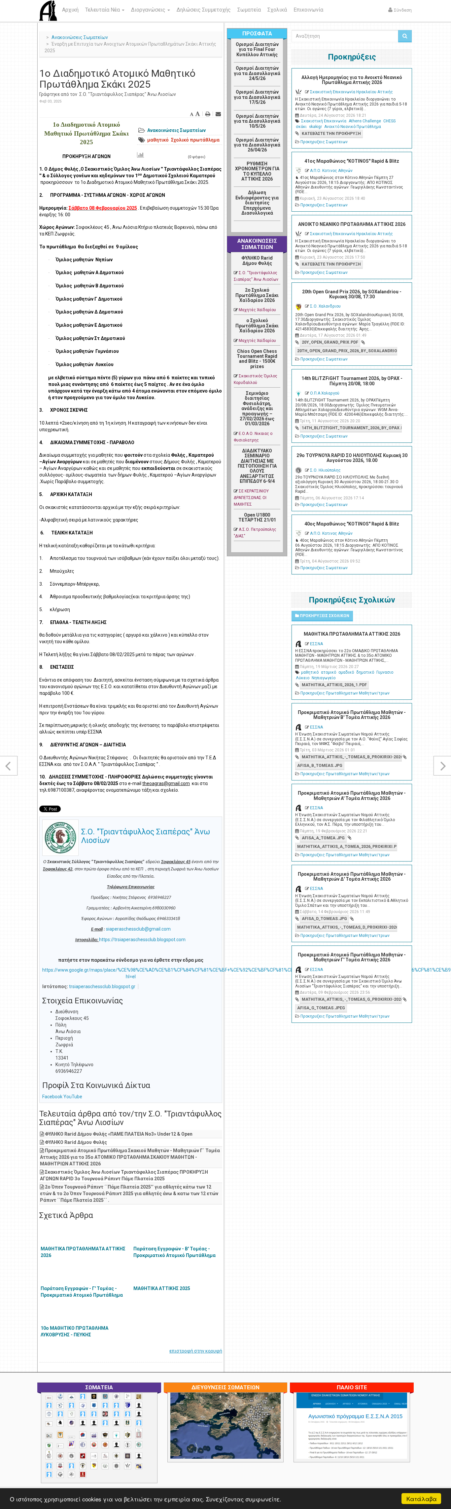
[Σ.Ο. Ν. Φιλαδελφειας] (116, 1455)
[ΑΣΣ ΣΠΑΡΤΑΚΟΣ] (94, 1422)
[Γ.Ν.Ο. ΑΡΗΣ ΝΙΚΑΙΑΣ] (116, 1422)
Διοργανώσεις (149, 10)
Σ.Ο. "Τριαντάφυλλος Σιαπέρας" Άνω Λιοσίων (127, 94)
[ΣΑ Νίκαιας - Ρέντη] (105, 1466)
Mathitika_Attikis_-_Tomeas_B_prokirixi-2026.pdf (351, 757)
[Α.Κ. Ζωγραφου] (105, 1396)
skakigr (315, 126)
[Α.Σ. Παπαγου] (116, 1413)
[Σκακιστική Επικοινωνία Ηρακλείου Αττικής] (127, 1465)
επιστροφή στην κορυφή (195, 1351)
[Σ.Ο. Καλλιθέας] (94, 1455)
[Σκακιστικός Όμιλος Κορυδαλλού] (71, 1474)
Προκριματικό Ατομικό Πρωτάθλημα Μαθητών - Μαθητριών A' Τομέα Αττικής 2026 (352, 795)
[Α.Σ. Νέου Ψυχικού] (105, 1413)
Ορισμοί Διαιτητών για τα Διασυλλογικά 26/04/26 (257, 145)
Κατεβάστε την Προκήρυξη (331, 133)
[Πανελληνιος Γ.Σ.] (60, 1446)
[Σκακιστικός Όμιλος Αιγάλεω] (60, 1474)
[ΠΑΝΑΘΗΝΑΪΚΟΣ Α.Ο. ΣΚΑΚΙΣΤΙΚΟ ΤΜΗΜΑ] (49, 1445)
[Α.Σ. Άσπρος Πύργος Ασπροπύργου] (94, 1413)
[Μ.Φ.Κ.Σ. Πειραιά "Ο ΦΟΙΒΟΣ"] (94, 1435)
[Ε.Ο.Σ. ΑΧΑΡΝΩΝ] (60, 1435)
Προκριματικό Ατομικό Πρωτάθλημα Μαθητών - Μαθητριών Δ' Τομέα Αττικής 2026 (352, 876)
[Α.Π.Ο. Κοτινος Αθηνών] (71, 1413)
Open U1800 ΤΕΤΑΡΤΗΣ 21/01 (257, 517)
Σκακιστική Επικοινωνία (323, 121)
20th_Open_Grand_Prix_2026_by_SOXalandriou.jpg (347, 351)
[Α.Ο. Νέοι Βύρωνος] (94, 1405)
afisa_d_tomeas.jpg (324, 918)
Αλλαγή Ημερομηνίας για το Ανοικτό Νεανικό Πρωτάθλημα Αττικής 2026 (351, 80)
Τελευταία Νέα (103, 10)
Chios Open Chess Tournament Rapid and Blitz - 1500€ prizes (257, 359)
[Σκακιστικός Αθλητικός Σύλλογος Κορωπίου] (139, 1466)
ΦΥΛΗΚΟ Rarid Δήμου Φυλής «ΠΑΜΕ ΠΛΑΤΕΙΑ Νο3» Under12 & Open (118, 1134)
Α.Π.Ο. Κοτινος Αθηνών (331, 170)
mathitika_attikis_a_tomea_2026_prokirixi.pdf (347, 846)
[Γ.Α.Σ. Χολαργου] (105, 1422)
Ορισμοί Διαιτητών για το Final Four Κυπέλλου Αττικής (257, 49)
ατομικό (328, 672)
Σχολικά (277, 10)
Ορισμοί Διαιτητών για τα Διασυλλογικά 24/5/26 (257, 73)
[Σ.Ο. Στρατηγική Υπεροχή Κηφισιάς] (71, 1465)
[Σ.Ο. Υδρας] (83, 1465)
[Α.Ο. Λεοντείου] (83, 1406)
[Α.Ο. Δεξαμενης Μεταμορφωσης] (49, 1405)
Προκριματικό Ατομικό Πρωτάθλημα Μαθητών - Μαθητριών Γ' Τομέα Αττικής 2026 (352, 957)
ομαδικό (346, 672)
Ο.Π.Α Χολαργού (324, 393)
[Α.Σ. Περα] (127, 1413)
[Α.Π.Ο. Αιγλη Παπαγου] (60, 1413)
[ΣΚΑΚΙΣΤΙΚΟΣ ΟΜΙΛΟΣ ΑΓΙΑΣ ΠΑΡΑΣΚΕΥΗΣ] (49, 1474)
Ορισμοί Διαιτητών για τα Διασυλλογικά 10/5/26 (257, 121)
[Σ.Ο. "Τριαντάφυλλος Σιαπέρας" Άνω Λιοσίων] (139, 1444)
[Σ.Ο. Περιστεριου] (49, 1465)
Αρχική (70, 10)
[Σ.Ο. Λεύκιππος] (105, 1455)
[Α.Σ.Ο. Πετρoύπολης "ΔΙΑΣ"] (49, 1423)
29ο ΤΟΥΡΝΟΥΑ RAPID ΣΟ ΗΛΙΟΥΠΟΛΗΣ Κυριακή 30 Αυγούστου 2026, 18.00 (351, 458)
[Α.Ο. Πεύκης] (127, 1405)
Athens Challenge (365, 121)
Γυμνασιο (384, 672)
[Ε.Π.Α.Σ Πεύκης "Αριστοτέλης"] (71, 1437)
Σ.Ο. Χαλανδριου (325, 306)
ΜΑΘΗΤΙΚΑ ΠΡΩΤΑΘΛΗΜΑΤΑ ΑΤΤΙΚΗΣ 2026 (83, 1252)
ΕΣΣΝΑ (316, 644)
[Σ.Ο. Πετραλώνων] (60, 1465)
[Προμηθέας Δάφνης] (94, 1444)
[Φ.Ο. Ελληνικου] (83, 1474)
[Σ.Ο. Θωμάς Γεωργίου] (83, 1455)
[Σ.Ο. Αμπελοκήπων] (60, 1455)
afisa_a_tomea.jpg (323, 838)
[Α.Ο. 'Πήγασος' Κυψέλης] (127, 1396)
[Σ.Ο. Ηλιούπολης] (71, 1455)
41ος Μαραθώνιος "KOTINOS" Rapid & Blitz (351, 161)
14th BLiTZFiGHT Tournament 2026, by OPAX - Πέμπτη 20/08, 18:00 (351, 381)
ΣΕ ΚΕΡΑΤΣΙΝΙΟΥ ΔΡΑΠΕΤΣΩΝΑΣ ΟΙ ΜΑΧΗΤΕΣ (251, 498)
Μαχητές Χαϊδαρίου (257, 310)
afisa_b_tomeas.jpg (319, 765)
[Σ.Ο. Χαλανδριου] (94, 1465)
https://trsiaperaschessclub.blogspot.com (142, 939)
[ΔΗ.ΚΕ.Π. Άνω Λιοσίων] (127, 1422)
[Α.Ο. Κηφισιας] (71, 1405)
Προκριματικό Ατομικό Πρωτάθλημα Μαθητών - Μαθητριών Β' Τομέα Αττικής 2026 (352, 715)
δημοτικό (365, 672)
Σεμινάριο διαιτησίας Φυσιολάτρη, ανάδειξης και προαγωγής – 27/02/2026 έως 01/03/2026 (257, 408)
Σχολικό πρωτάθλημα (195, 140)
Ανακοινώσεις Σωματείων (80, 37)
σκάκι (301, 126)
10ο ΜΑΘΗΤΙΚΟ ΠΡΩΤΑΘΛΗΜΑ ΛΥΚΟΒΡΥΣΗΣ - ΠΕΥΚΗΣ (74, 1331)
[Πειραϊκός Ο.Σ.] (83, 1444)
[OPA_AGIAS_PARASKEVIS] (49, 1398)
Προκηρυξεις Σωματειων (324, 142)
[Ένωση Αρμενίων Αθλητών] (83, 1435)
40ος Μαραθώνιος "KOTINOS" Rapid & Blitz (351, 523)
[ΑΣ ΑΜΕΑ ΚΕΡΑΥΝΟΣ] (83, 1422)
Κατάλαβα (421, 1498)
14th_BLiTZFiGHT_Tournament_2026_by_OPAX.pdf (351, 428)
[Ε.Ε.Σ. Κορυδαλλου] (139, 1422)
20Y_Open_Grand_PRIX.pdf (330, 342)
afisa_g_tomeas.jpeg (321, 1008)
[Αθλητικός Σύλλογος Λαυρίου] (60, 1422)
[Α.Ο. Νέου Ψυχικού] (105, 1405)
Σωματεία (249, 10)
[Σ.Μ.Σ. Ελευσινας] (127, 1445)
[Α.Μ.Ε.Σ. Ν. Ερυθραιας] (116, 1396)
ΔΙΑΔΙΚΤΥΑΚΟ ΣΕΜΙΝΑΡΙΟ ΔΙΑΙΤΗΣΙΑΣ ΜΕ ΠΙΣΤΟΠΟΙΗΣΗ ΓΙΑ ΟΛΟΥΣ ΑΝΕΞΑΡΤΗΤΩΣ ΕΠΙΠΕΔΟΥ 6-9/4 (257, 466)
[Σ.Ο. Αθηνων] (49, 1454)
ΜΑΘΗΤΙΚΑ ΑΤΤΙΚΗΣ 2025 (161, 1288)
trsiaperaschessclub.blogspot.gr (102, 986)
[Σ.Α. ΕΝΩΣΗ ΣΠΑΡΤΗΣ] (105, 1444)
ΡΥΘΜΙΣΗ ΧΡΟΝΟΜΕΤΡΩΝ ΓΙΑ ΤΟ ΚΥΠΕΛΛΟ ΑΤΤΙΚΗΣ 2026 (257, 171)
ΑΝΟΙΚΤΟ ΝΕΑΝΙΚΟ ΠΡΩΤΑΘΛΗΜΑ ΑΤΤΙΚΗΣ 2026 (351, 224)
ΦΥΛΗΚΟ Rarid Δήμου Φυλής (76, 1142)
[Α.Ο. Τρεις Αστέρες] (139, 1405)
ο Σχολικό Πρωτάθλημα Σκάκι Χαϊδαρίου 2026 (257, 325)
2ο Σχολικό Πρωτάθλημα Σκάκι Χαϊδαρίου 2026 (257, 295)
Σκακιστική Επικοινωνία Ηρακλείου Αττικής (351, 92)
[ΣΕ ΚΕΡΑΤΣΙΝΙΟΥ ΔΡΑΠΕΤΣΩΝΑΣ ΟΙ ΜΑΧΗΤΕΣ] (116, 1465)
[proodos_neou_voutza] (60, 1396)
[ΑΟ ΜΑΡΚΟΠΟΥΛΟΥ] (71, 1422)
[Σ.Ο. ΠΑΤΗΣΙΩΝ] (139, 1455)
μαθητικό (158, 140)
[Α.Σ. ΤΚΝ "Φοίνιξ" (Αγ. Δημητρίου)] (139, 1413)
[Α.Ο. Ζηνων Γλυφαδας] (60, 1405)
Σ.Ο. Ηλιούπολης (325, 470)
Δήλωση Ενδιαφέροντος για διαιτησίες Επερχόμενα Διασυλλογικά (257, 203)
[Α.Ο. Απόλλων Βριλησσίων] (139, 1396)
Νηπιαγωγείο (323, 678)
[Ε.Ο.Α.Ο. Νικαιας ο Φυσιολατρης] (49, 1436)
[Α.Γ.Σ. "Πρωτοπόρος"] (71, 1397)
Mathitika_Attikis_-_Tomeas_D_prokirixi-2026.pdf (347, 927)
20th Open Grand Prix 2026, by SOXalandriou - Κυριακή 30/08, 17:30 (351, 294)
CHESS (389, 121)
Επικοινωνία (308, 10)
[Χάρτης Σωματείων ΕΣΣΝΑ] (241, 1433)
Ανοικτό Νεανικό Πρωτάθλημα (352, 126)
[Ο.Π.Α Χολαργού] (116, 1435)
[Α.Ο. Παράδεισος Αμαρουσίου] (116, 1405)
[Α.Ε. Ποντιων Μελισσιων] (83, 1396)
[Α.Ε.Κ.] (94, 1396)
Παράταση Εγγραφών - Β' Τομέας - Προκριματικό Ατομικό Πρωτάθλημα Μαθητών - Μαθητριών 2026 (174, 1255)
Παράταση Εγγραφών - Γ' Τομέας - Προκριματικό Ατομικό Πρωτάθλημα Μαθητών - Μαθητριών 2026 (82, 1295)
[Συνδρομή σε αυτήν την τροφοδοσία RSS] (275, 228)
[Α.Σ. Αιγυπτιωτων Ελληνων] (83, 1413)
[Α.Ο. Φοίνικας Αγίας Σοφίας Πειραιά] (49, 1413)
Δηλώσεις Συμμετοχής (204, 10)
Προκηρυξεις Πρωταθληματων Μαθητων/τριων (345, 693)
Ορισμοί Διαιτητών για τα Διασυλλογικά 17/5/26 (257, 97)
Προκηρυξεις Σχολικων (324, 615)
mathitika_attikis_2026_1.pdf (334, 685)
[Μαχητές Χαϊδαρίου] (105, 1435)
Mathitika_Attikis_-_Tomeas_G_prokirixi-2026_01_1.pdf (351, 999)
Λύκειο (302, 678)
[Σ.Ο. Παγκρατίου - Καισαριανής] (127, 1455)
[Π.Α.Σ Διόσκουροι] (127, 1435)
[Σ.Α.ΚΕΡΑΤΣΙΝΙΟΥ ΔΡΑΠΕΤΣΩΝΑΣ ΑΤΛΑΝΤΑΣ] (116, 1444)
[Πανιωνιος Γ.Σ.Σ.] (71, 1444)
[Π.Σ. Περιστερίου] (139, 1433)
